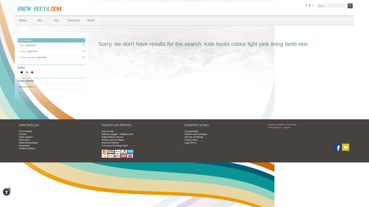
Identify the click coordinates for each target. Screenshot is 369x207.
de (309, 6)
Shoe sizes (24, 140)
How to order (108, 131)
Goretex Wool (27, 87)
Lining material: (27, 57)
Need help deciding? (28, 142)
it (306, 6)
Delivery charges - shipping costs (117, 134)
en (313, 6)
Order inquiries (26, 137)
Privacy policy (191, 140)
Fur (22, 93)
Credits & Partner (27, 148)
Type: (22, 45)
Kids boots (30, 45)
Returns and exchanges (113, 140)
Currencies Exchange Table (115, 145)
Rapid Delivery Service (112, 137)
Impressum (24, 145)
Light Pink (32, 51)
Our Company (25, 131)
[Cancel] (84, 40)
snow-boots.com (273, 124)
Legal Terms (190, 142)
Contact (22, 134)
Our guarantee (191, 131)
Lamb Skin (40, 57)
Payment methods (110, 142)
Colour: (23, 51)
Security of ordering (194, 137)
